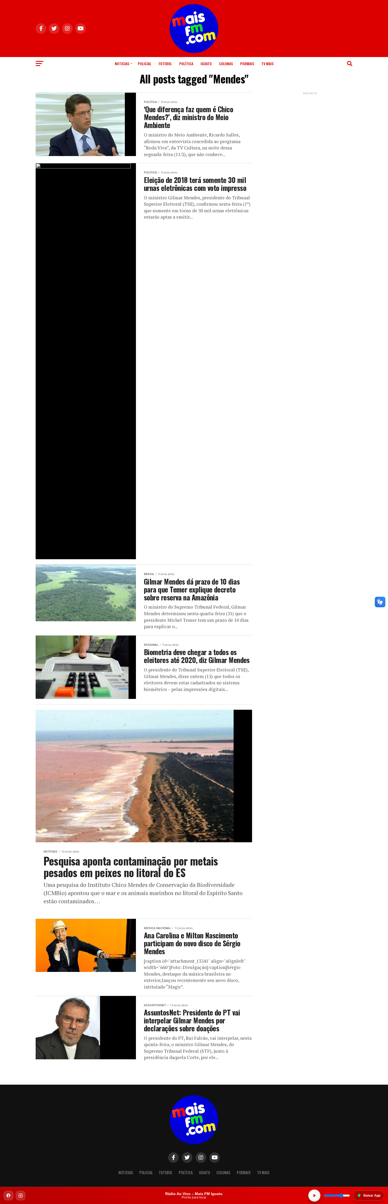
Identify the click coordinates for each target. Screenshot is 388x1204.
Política (186, 63)
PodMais (247, 63)
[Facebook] (8, 1195)
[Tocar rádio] (314, 1195)
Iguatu (206, 63)
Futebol (165, 63)
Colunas (226, 63)
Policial (144, 63)
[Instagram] (20, 1195)
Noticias (122, 63)
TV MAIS (267, 63)
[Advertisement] (310, 129)
